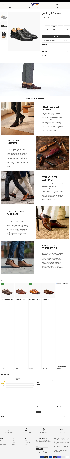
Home (1, 10)
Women (1, 442)
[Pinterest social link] (43, 452)
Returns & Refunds (27, 442)
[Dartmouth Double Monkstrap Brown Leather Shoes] (48, 290)
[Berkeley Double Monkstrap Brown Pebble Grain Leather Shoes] (7, 290)
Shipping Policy (26, 444)
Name (37, 397)
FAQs (25, 449)
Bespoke (13, 444)
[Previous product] (66, 11)
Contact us (14, 442)
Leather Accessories (4, 446)
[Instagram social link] (41, 452)
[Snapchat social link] (46, 452)
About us (13, 440)
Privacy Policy (26, 440)
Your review (38, 384)
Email (37, 401)
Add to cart (56, 36)
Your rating (38, 382)
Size (42, 27)
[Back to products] (67, 11)
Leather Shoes (3, 444)
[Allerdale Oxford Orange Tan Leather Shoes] (21, 290)
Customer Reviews (15, 446)
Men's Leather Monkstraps (9, 10)
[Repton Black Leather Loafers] (62, 324)
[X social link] (39, 452)
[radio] (47, 21)
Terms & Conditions (27, 446)
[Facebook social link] (37, 452)
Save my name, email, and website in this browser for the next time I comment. (51, 406)
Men (1, 440)
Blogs (13, 449)
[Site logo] (35, 4)
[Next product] (69, 11)
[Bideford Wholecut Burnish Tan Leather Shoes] (35, 290)
